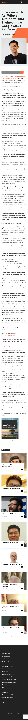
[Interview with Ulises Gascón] (14, 507)
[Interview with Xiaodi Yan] (14, 534)
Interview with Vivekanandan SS (12, 488)
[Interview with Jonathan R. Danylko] (14, 603)
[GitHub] (9, 716)
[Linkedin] (12, 716)
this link (3, 415)
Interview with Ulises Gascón (11, 514)
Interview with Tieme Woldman (12, 564)
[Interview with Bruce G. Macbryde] (14, 581)
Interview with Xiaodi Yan (10, 542)
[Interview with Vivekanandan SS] (14, 484)
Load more (13, 636)
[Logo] (4, 2)
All (19, 449)
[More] (22, 72)
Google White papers (9, 347)
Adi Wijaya (4, 76)
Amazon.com (21, 440)
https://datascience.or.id (8, 335)
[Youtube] (19, 716)
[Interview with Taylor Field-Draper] (14, 625)
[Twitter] (15, 716)
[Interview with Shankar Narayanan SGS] (14, 462)
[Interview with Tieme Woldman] (14, 559)
